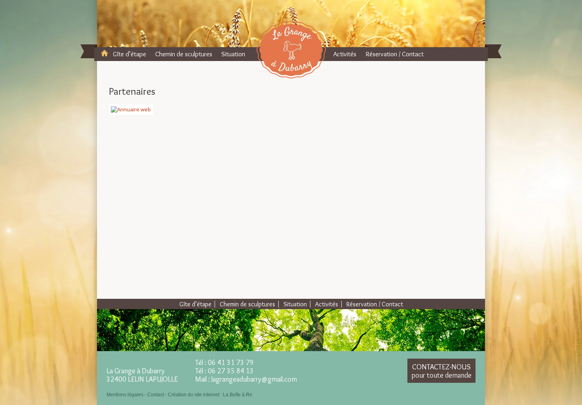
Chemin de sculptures (183, 54)
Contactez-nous (441, 371)
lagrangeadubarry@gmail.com (254, 379)
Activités (344, 54)
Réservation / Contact (394, 54)
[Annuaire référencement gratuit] (131, 109)
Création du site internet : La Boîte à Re (210, 394)
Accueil (104, 53)
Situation (233, 54)
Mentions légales (125, 394)
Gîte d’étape (129, 54)
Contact (155, 394)
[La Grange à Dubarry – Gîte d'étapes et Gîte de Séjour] (291, 49)
